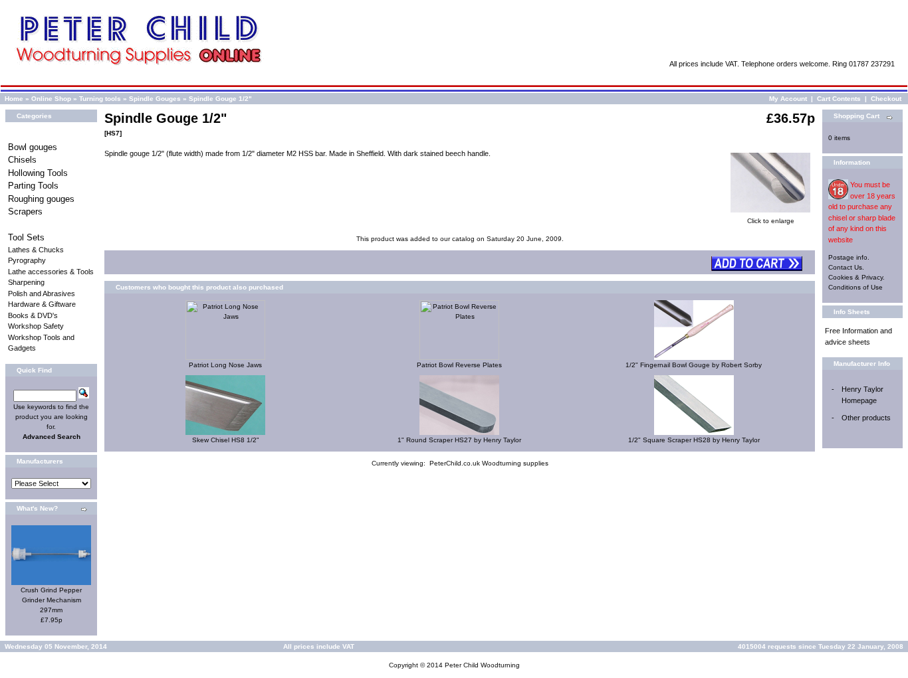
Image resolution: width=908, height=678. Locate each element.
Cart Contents (839, 98)
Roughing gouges (41, 199)
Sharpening (26, 282)
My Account (788, 98)
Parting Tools (33, 186)
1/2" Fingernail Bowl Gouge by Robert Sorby (693, 365)
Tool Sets (26, 237)
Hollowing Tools (38, 173)
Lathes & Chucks (36, 250)
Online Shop (51, 98)
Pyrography (27, 260)
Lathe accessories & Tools (51, 272)
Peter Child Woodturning (482, 665)
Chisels (22, 160)
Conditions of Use (855, 287)
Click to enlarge (770, 220)
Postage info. (848, 257)
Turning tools (100, 98)
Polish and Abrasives (41, 293)
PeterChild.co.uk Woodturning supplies (488, 463)
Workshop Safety (36, 326)
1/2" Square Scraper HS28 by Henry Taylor (694, 440)
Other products (866, 418)
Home (14, 98)
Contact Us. (846, 267)
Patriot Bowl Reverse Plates (459, 365)
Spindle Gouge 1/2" (220, 98)
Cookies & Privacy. (856, 277)
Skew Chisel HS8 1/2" (225, 440)
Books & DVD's (33, 315)
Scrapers (25, 211)
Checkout (886, 98)
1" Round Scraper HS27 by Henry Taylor (459, 440)
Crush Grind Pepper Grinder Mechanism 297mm (51, 600)
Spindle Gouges (155, 98)
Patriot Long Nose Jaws (225, 365)
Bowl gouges (32, 147)
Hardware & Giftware (42, 304)
